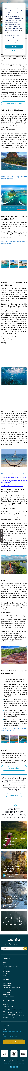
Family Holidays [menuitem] (7, 990)
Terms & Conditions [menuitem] (18, 1064)
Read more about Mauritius (14, 103)
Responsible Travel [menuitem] (8, 1006)
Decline (14, 50)
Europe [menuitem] (5, 973)
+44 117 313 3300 (10, 1037)
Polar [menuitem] (4, 969)
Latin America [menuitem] (6, 971)
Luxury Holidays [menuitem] (7, 983)
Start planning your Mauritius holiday (14, 767)
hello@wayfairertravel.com (13, 1031)
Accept (14, 46)
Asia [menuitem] (4, 964)
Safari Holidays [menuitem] (7, 992)
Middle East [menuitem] (6, 976)
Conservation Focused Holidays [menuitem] (11, 988)
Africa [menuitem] (4, 962)
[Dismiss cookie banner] (22, 6)
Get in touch (14, 795)
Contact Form (14, 1042)
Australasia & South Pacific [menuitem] (10, 967)
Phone (4, 1035)
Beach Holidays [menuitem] (7, 985)
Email (4, 1029)
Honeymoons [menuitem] (6, 994)
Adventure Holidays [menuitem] (8, 997)
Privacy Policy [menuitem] (7, 1064)
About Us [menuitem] (5, 1004)
